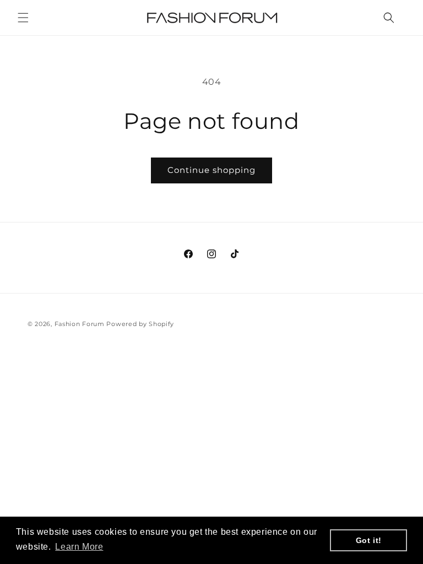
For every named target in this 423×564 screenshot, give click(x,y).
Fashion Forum (80, 324)
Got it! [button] (369, 540)
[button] (23, 18)
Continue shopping (211, 170)
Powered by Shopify (140, 324)
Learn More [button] (79, 546)
